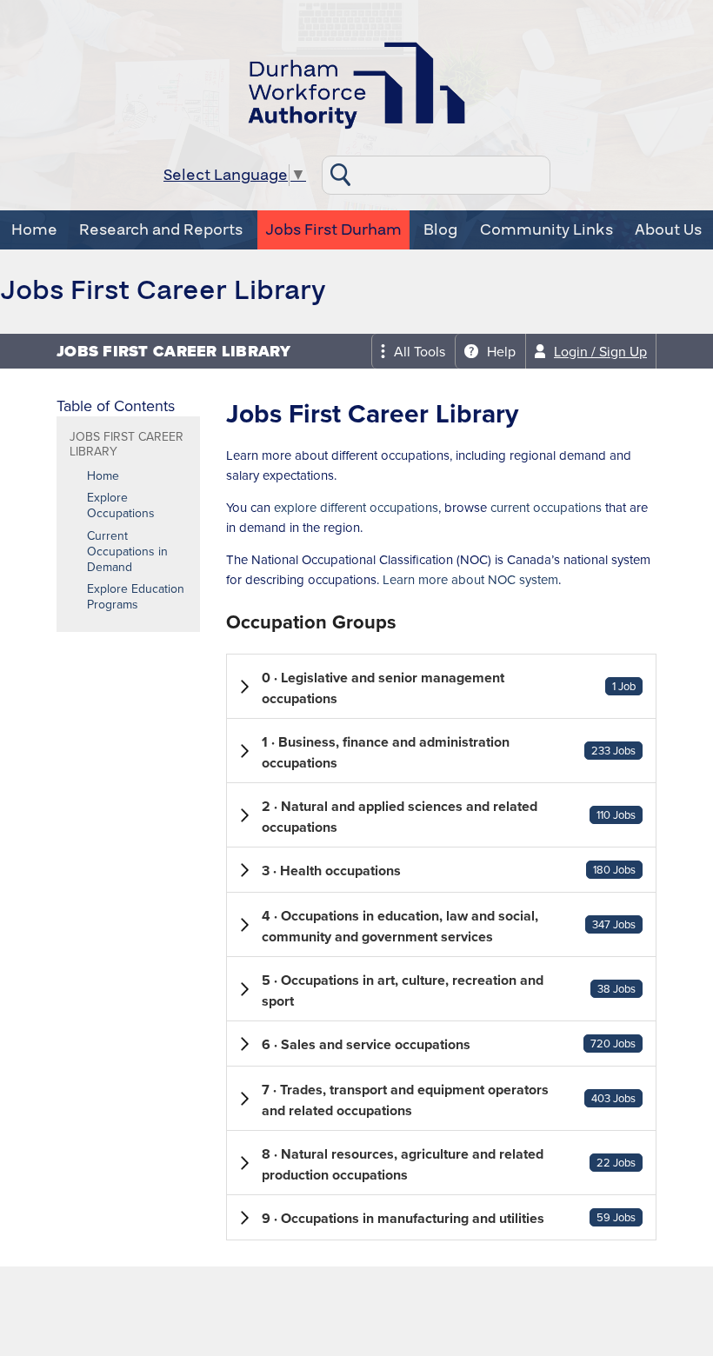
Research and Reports (161, 230)
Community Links (546, 230)
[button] (441, 686)
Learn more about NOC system (470, 579)
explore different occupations (356, 507)
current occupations (546, 507)
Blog (440, 230)
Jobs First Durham (333, 230)
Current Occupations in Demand (127, 551)
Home (34, 230)
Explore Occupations (121, 505)
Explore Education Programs (135, 596)
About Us (668, 230)
